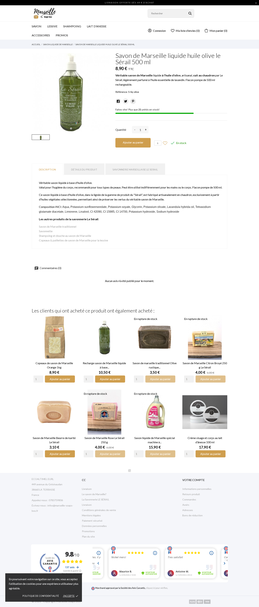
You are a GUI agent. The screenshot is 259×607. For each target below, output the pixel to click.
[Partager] (118, 101)
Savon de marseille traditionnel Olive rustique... (155, 365)
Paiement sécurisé (92, 520)
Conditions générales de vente (99, 510)
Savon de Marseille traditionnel (57, 226)
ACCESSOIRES (43, 34)
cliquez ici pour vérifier (156, 588)
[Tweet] (125, 101)
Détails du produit (84, 169)
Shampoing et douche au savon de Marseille (65, 235)
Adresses (187, 510)
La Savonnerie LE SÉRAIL (95, 499)
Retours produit (191, 494)
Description (47, 169)
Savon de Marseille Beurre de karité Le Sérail (54, 440)
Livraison (87, 488)
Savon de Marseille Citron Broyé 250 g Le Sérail (205, 365)
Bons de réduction (192, 515)
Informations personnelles (196, 488)
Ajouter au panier (133, 142)
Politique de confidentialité (41, 595)
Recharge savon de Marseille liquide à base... (104, 365)
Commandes (189, 499)
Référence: (121, 91)
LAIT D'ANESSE (96, 26)
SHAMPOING (72, 26)
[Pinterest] (133, 101)
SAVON (36, 26)
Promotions (88, 531)
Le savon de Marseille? (94, 494)
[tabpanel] (71, 92)
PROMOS (62, 35)
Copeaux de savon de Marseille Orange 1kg (54, 365)
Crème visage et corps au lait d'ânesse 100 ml (205, 440)
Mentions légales (91, 515)
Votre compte (193, 480)
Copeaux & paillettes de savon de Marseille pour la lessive (73, 240)
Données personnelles (94, 525)
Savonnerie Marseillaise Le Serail (135, 169)
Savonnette (46, 231)
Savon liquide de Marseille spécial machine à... (154, 440)
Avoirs (185, 504)
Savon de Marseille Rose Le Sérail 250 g (104, 440)
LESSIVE (52, 26)
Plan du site (88, 536)
